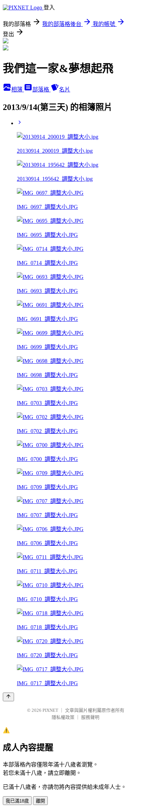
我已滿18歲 (17, 801)
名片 (64, 89)
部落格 (41, 89)
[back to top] (8, 697)
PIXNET (50, 710)
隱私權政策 (63, 717)
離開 (40, 801)
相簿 (17, 89)
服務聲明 (90, 717)
